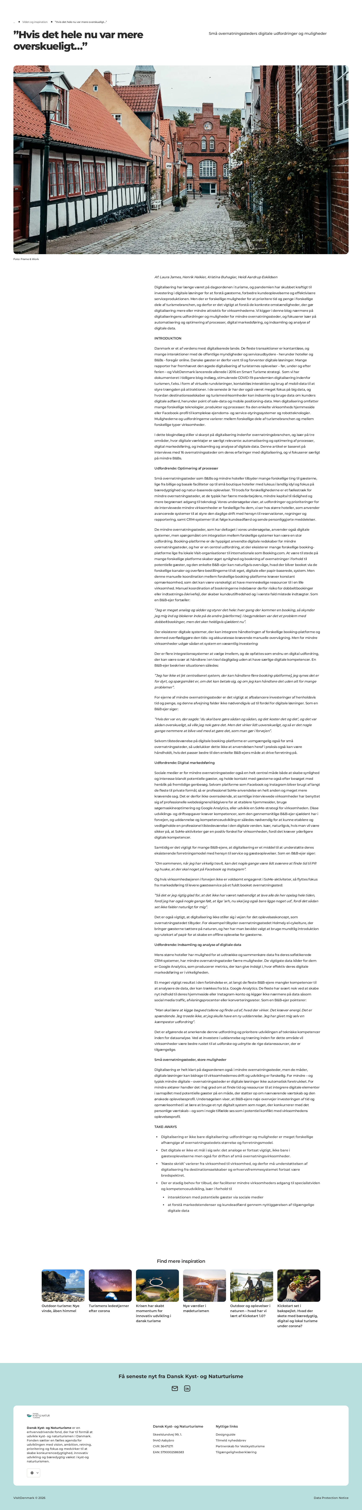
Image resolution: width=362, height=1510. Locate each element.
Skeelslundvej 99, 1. (167, 1434)
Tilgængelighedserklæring (236, 1452)
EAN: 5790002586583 (168, 1452)
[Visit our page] (187, 1388)
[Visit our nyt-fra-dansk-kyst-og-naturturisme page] (174, 1388)
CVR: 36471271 (163, 1446)
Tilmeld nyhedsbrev (231, 1440)
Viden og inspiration (35, 21)
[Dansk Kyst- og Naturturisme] (38, 1415)
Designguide (225, 1434)
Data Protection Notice (331, 1498)
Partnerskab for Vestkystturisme (240, 1446)
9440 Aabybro (163, 1440)
